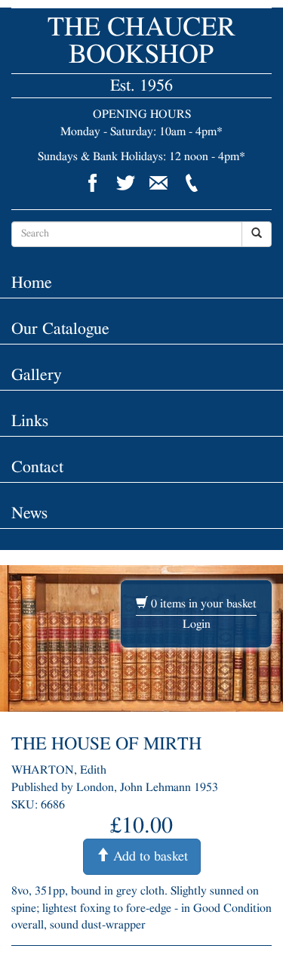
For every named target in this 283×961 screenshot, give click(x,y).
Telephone (192, 183)
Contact (37, 467)
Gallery (36, 374)
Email (158, 183)
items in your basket (204, 604)
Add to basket (148, 857)
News (29, 513)
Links (29, 421)
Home (31, 282)
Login (197, 624)
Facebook (92, 183)
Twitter (125, 183)
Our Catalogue (60, 328)
